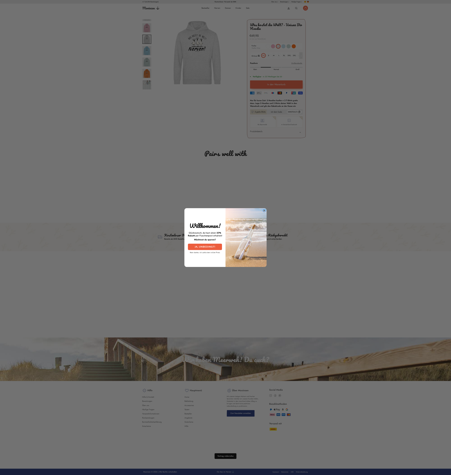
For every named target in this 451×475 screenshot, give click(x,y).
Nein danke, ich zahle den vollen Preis (205, 252)
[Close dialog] (264, 210)
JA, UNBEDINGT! (205, 246)
